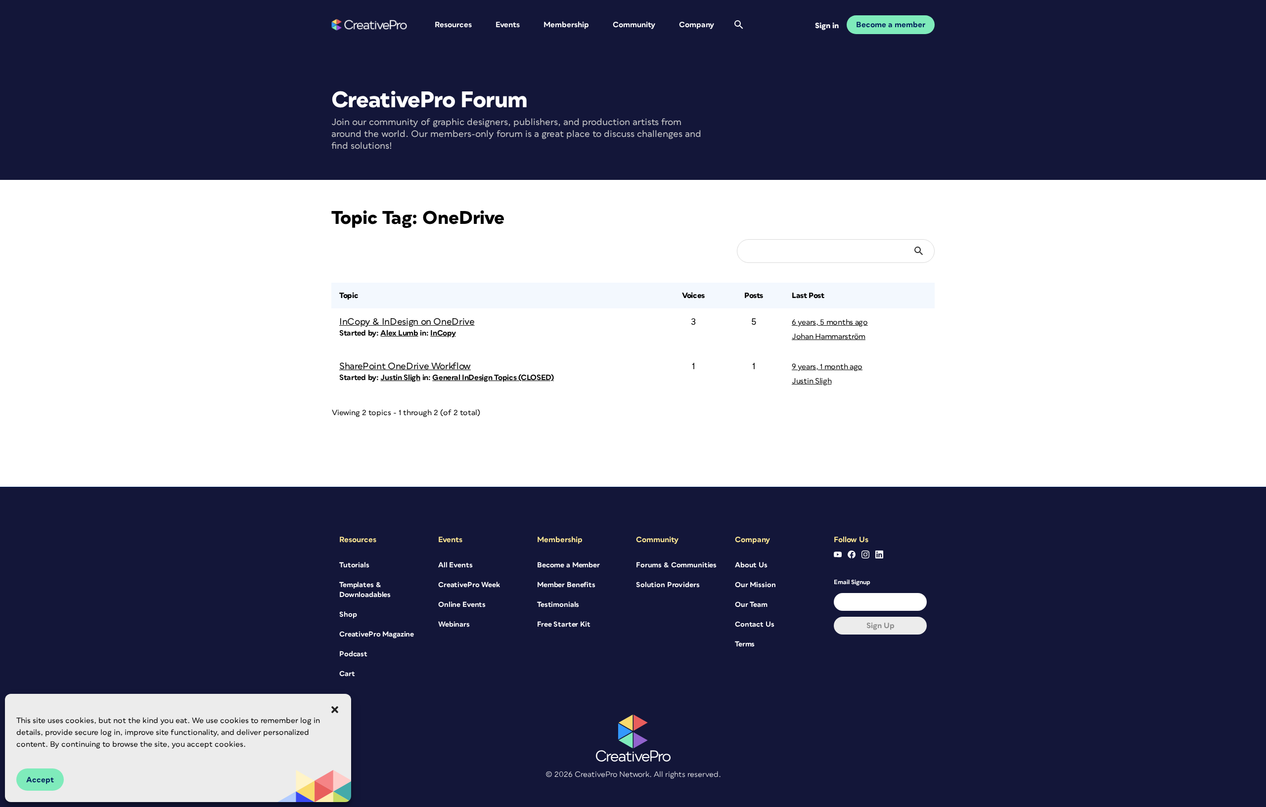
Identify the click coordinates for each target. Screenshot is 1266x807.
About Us (751, 565)
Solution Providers (667, 585)
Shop (348, 614)
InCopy (442, 333)
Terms (745, 644)
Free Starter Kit (563, 624)
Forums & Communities (676, 565)
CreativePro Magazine (376, 634)
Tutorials (354, 565)
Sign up (880, 626)
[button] (335, 710)
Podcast (353, 654)
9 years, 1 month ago (827, 367)
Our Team (751, 604)
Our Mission (755, 585)
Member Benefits (566, 585)
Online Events (462, 604)
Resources (453, 25)
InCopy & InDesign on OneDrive (407, 322)
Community (634, 25)
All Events (455, 565)
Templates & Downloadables (365, 589)
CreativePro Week (469, 585)
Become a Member (568, 565)
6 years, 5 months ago (830, 322)
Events (508, 25)
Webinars (454, 624)
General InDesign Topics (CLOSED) (492, 378)
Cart (347, 674)
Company (696, 25)
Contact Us (754, 624)
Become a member (890, 25)
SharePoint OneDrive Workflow (405, 366)
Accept (40, 780)
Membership (566, 25)
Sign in (827, 26)
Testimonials (558, 604)
